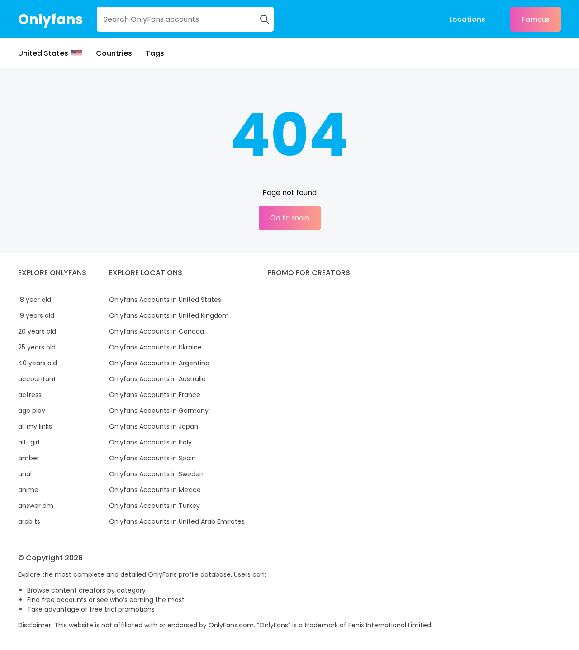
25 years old (37, 347)
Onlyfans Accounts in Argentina (159, 363)
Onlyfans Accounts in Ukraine (155, 347)
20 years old (37, 331)
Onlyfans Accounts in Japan (153, 426)
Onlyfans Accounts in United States (165, 299)
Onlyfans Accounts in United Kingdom (169, 315)
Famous (536, 19)
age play (31, 410)
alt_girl (28, 442)
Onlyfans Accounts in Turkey (154, 505)
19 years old (36, 315)
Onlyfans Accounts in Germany (159, 410)
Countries (114, 53)
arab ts (29, 521)
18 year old (34, 299)
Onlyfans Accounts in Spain (152, 458)
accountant (37, 378)
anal (25, 473)
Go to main (289, 218)
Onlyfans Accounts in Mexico (155, 489)
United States (43, 53)
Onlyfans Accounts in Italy (150, 442)
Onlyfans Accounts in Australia (157, 378)
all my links (35, 426)
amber (28, 458)
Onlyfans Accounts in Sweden (156, 473)
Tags (155, 53)
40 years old (37, 363)
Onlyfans (50, 19)
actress (30, 394)
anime (28, 489)
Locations (467, 19)
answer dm (35, 505)
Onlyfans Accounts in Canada (156, 331)
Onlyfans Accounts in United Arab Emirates (177, 521)
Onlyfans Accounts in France (154, 394)
